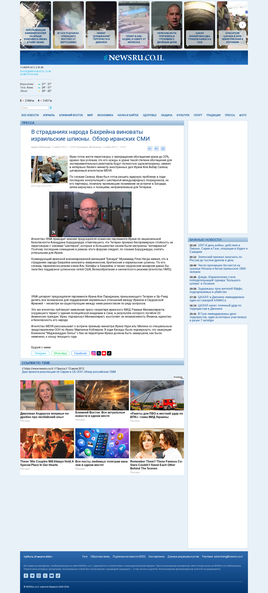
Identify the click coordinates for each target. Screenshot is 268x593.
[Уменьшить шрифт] (150, 148)
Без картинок (157, 556)
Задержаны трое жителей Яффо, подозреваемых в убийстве (216, 290)
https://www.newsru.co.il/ (39, 368)
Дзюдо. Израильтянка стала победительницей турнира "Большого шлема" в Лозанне (215, 280)
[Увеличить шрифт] (156, 148)
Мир (90, 115)
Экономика (105, 115)
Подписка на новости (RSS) (129, 556)
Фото (242, 115)
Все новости (30, 115)
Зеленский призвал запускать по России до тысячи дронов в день (216, 258)
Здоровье (150, 115)
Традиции (213, 115)
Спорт (198, 115)
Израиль (49, 115)
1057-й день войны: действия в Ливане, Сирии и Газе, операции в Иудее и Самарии (219, 248)
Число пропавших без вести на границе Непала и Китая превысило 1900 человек (218, 268)
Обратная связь (100, 556)
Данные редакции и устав (183, 556)
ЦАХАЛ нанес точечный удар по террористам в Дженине (215, 307)
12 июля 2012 (76, 368)
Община (166, 115)
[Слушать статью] (166, 148)
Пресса (230, 115)
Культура (183, 115)
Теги (85, 556)
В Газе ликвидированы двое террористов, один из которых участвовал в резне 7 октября (218, 317)
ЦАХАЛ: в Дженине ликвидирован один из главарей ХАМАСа (217, 298)
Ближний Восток (71, 115)
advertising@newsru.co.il (228, 556)
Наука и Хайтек (128, 115)
